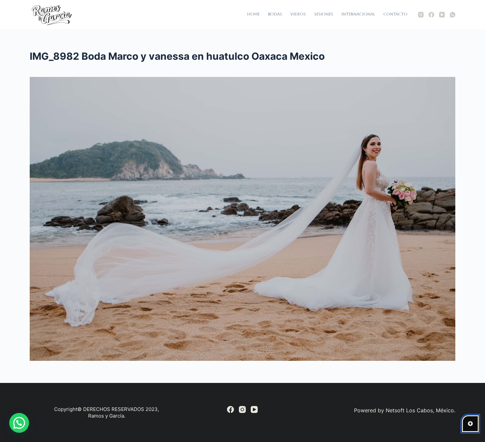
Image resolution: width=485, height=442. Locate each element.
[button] (19, 423)
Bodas (275, 14)
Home (253, 14)
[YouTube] (442, 14)
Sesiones (323, 14)
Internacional (358, 14)
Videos (298, 14)
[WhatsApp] (452, 14)
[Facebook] (431, 14)
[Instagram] (421, 14)
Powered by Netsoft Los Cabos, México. (404, 410)
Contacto (395, 14)
